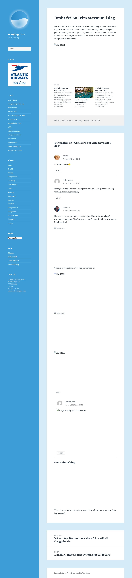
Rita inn (11, 253)
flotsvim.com (12, 108)
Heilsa (10, 188)
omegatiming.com (14, 123)
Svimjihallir (12, 211)
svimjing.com (16, 34)
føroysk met (12, 112)
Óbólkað (11, 204)
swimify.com (12, 143)
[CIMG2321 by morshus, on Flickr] (85, 61)
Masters (11, 200)
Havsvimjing (12, 184)
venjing (10, 223)
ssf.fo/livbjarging (14, 131)
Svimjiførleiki (13, 208)
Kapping (11, 192)
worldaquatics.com (15, 150)
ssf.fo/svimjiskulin (14, 135)
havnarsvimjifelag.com (16, 115)
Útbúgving (11, 219)
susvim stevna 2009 (92, 120)
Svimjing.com (13, 215)
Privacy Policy (59, 573)
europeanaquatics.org (16, 104)
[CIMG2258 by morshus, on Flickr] (85, 291)
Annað (10, 165)
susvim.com (12, 139)
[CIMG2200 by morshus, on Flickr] (85, 245)
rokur (71, 120)
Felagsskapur (12, 177)
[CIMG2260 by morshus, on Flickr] (85, 330)
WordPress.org (13, 264)
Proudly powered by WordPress (78, 573)
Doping (10, 173)
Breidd (10, 169)
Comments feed (13, 261)
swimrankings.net (14, 146)
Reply (58, 171)
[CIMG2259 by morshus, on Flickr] (85, 369)
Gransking (11, 180)
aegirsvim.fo (12, 100)
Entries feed (12, 257)
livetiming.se (12, 119)
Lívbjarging (12, 196)
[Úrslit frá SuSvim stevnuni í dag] (84, 92)
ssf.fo (9, 127)
